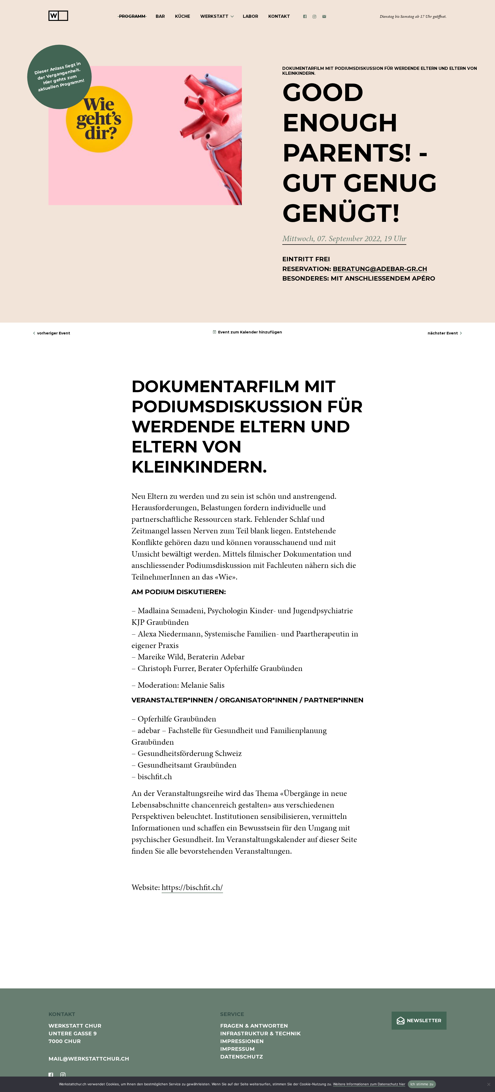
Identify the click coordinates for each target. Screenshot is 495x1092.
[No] (488, 1084)
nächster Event (443, 333)
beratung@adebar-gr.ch (380, 268)
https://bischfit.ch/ (192, 887)
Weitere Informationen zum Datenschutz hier (369, 1084)
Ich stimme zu (421, 1084)
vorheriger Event (53, 333)
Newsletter (424, 1020)
